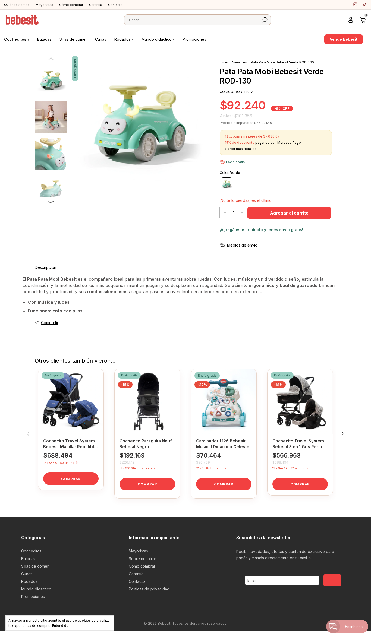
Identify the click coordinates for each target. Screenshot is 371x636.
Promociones (194, 39)
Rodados (123, 39)
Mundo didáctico (158, 39)
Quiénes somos (17, 5)
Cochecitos (16, 39)
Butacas (44, 39)
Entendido (60, 626)
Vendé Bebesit (343, 39)
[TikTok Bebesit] (365, 4)
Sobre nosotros (143, 558)
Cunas (100, 39)
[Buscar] (264, 19)
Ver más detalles (243, 149)
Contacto (115, 5)
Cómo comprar (71, 5)
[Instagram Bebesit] (355, 4)
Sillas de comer (73, 39)
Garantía (95, 5)
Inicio (224, 62)
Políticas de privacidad (149, 589)
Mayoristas (44, 5)
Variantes (239, 62)
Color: (230, 173)
